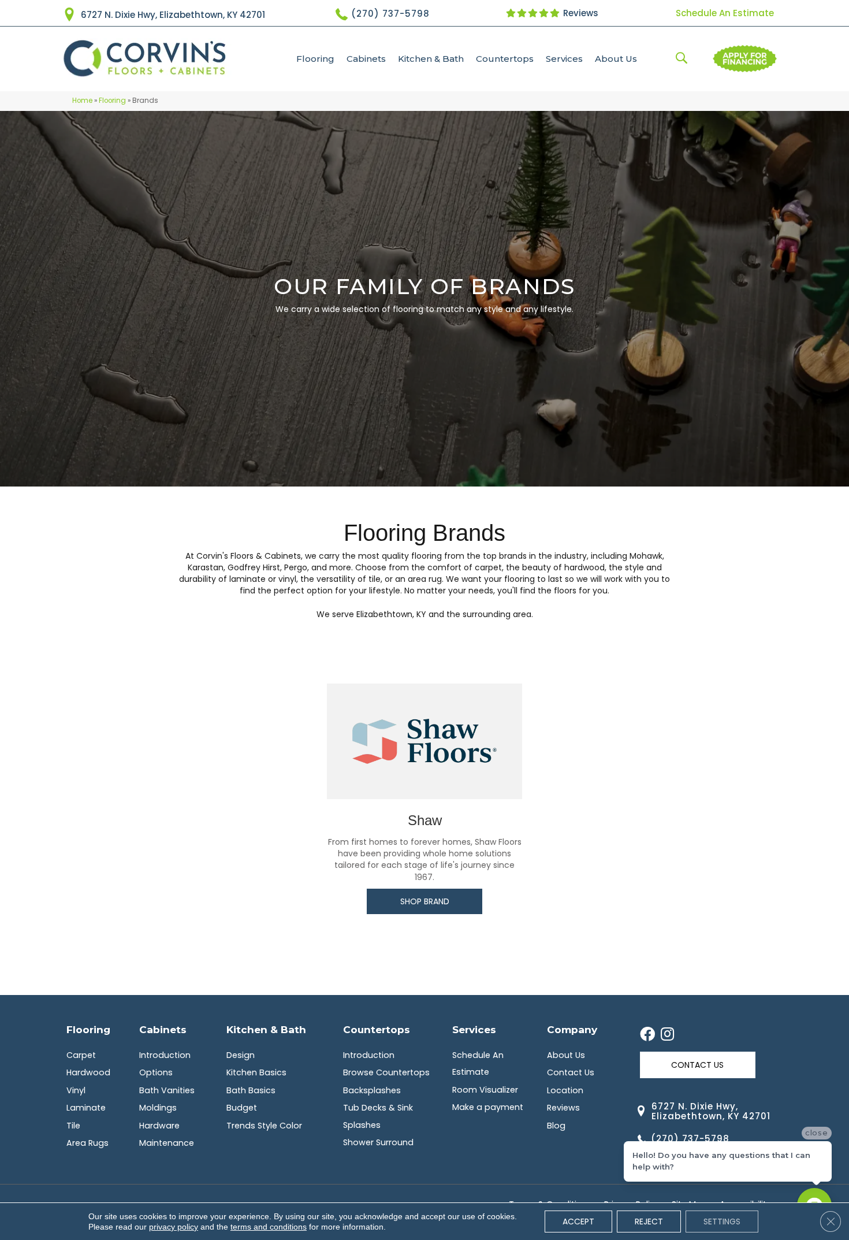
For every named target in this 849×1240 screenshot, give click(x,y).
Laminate (86, 1107)
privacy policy (173, 1226)
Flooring (315, 58)
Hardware (159, 1125)
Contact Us (570, 1072)
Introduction (165, 1055)
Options (156, 1072)
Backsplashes (372, 1090)
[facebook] (647, 1035)
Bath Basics (250, 1090)
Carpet (81, 1055)
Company (572, 1029)
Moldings (158, 1107)
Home (82, 100)
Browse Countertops (386, 1072)
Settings (721, 1221)
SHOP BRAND (424, 901)
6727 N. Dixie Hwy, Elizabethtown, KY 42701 (173, 15)
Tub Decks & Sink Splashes (378, 1116)
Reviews (579, 13)
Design (240, 1055)
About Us (616, 58)
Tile (73, 1125)
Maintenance (166, 1143)
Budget (241, 1107)
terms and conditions (268, 1226)
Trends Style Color (264, 1125)
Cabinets (366, 58)
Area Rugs (87, 1143)
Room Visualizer (485, 1090)
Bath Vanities (167, 1090)
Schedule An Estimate (725, 13)
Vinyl (75, 1090)
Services (564, 58)
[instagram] (667, 1035)
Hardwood (88, 1072)
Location (565, 1090)
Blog (556, 1125)
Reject (649, 1221)
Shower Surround (378, 1142)
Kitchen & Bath (431, 58)
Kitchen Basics (256, 1072)
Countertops (505, 58)
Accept (578, 1221)
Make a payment (487, 1107)
